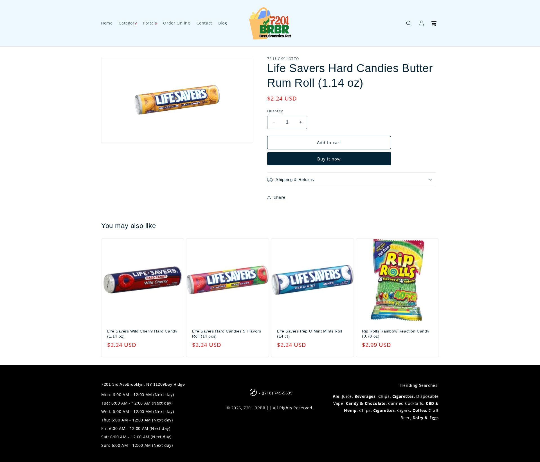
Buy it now (329, 159)
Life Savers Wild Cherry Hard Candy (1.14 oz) (142, 333)
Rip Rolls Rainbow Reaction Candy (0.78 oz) (395, 333)
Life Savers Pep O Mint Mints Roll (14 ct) (309, 333)
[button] (128, 23)
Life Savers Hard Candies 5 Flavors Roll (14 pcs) (226, 333)
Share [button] (279, 197)
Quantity (275, 110)
